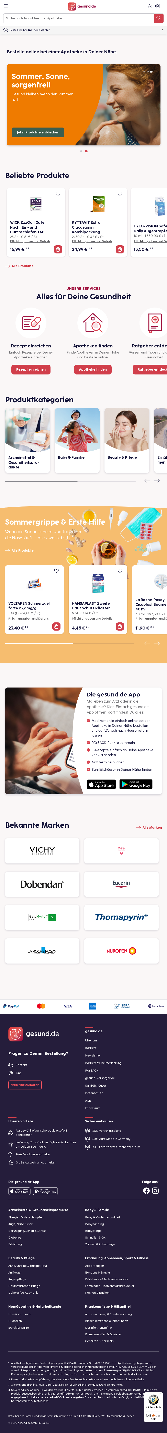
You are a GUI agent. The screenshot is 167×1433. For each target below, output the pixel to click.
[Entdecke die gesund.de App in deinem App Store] (19, 1191)
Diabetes (14, 1237)
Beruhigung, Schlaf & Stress (27, 1231)
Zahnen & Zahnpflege (100, 1244)
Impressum (92, 1108)
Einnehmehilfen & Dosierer (103, 1334)
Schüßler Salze (18, 1327)
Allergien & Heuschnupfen (26, 1217)
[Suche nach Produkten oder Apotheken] (159, 18)
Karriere (91, 1048)
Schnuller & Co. (95, 1237)
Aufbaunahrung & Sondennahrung (108, 1314)
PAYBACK (91, 1070)
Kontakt (21, 1065)
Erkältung (15, 1244)
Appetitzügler (94, 1266)
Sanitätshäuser (95, 1085)
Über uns (91, 1040)
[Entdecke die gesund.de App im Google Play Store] (45, 1191)
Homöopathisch (19, 1314)
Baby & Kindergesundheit (102, 1217)
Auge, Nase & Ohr (20, 1224)
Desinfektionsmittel (98, 1327)
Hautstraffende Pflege (24, 1286)
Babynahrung (94, 1224)
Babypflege (93, 1231)
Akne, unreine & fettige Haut (27, 1266)
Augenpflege (17, 1279)
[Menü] (160, 1394)
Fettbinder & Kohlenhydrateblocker (109, 1286)
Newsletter (93, 1055)
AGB (88, 1100)
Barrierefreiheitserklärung (103, 1063)
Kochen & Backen (97, 1292)
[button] (81, 151)
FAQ (18, 1073)
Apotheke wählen (38, 30)
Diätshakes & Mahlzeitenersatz (107, 1279)
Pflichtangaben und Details (30, 241)
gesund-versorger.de (100, 1078)
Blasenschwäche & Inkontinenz (106, 1321)
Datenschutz (94, 1093)
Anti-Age (14, 1272)
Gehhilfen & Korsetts (99, 1341)
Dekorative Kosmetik (23, 1292)
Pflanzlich (15, 1321)
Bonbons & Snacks (98, 1272)
